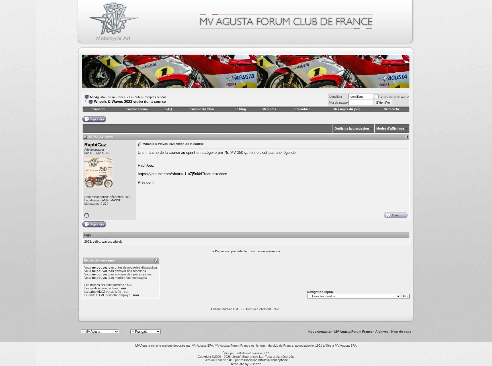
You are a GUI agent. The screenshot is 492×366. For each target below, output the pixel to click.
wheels (117, 241)
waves (106, 241)
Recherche (392, 109)
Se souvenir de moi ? (394, 97)
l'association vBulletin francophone (264, 360)
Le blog (240, 109)
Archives (381, 331)
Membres (269, 109)
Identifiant (335, 96)
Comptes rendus (155, 97)
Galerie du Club (202, 109)
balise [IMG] (97, 291)
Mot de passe (338, 102)
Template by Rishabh (246, 364)
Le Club (134, 97)
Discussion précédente (231, 251)
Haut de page (401, 331)
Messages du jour (346, 109)
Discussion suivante (263, 251)
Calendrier (302, 109)
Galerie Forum (137, 109)
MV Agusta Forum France (108, 97)
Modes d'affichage (390, 128)
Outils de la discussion (352, 128)
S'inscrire (98, 109)
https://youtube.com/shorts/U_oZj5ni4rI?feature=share (182, 174)
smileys (95, 288)
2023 (87, 241)
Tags (87, 235)
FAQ (168, 109)
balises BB (97, 285)
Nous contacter (319, 331)
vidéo (96, 241)
